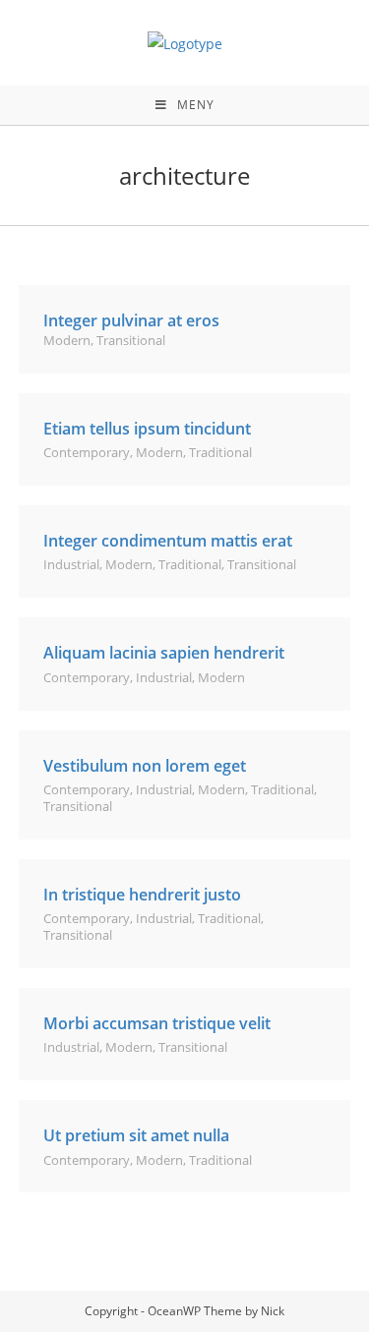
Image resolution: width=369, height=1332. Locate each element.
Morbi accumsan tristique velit (157, 1023)
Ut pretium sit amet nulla (136, 1135)
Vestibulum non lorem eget (144, 766)
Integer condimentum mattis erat (167, 540)
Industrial (71, 564)
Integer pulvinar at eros (131, 320)
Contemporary (86, 452)
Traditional (220, 452)
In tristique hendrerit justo (142, 894)
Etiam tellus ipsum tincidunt (147, 428)
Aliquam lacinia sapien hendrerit (163, 653)
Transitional (130, 340)
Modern (67, 340)
